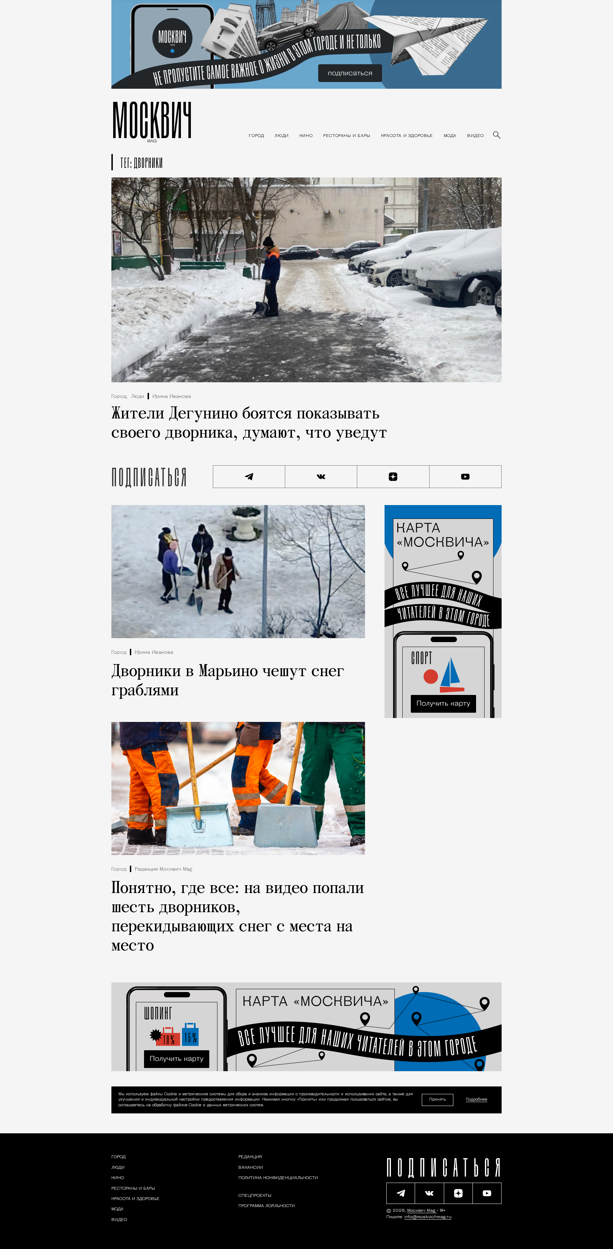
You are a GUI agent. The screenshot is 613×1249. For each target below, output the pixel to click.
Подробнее (476, 1100)
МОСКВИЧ (152, 119)
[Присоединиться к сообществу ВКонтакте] (321, 476)
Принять (437, 1100)
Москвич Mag (422, 1211)
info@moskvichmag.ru (428, 1217)
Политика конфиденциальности (278, 1178)
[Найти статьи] (497, 135)
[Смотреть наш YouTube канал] (466, 476)
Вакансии (250, 1168)
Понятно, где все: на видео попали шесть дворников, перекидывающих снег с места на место (237, 917)
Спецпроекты (254, 1196)
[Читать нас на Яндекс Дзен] (393, 476)
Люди (137, 396)
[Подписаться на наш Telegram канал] (249, 476)
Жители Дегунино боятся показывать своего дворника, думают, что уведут (249, 424)
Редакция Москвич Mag (163, 869)
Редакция (250, 1157)
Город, (119, 396)
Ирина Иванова (172, 396)
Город (118, 652)
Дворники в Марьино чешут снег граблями (227, 681)
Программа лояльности (266, 1206)
